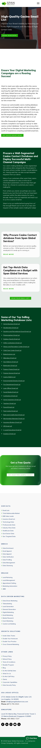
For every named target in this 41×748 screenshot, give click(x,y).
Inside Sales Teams (9, 636)
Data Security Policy (9, 685)
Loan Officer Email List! (10, 388)
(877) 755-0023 (13, 704)
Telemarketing (7, 604)
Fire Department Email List (11, 384)
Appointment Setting (9, 583)
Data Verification (8, 557)
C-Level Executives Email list (12, 430)
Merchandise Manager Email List (13, 418)
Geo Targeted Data (9, 536)
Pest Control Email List (10, 411)
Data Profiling (7, 560)
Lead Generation (8, 606)
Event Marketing (8, 621)
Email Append (7, 551)
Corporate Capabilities (10, 682)
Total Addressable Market (11, 513)
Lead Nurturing (7, 577)
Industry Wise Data (9, 528)
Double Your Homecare (10, 638)
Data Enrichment (8, 548)
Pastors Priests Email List (11, 369)
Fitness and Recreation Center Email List (16, 346)
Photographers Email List (11, 335)
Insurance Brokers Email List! (12, 422)
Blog (4, 668)
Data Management (9, 563)
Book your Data (9, 35)
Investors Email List (9, 434)
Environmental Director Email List (13, 381)
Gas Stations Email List (10, 362)
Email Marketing (8, 615)
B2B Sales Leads (8, 516)
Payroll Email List (8, 407)
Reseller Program (8, 665)
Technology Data (8, 522)
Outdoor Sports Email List (11, 339)
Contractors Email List (10, 396)
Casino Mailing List (9, 377)
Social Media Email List (10, 392)
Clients (5, 679)
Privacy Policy (7, 656)
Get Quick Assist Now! (12, 135)
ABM (4, 589)
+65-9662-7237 (13, 719)
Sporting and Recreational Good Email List (17, 331)
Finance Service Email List (11, 373)
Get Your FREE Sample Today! (20, 475)
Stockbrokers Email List (10, 328)
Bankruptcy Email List (10, 365)
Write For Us (7, 673)
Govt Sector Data (8, 533)
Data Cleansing (8, 565)
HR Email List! (7, 426)
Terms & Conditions (9, 662)
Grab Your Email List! (20, 298)
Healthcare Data (8, 531)
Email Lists (6, 510)
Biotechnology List (9, 354)
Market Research (8, 618)
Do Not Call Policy (8, 676)
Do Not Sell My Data (9, 671)
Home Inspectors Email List (12, 400)
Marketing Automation (10, 586)
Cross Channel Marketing (11, 644)
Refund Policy (7, 659)
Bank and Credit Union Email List (13, 415)
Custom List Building (9, 624)
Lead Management (9, 580)
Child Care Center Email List (12, 350)
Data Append (7, 554)
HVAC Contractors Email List (12, 343)
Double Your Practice (9, 641)
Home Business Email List (11, 324)
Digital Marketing (8, 612)
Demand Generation (9, 609)
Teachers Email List (9, 403)
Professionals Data (9, 525)
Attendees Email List (9, 358)
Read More (8, 254)
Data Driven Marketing (10, 601)
